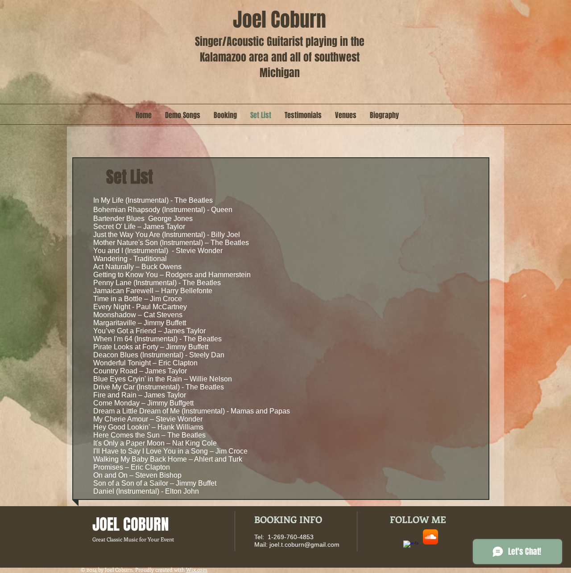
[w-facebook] (410, 548)
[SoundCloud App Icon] (430, 536)
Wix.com (196, 569)
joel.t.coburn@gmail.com (304, 544)
